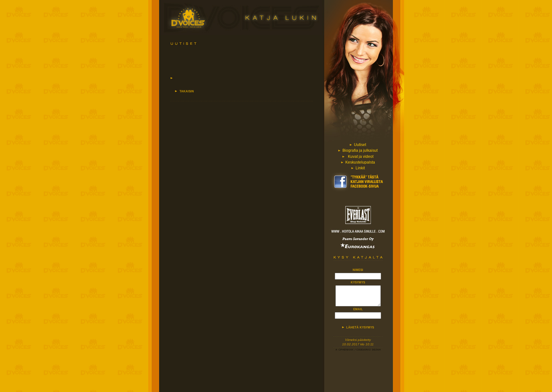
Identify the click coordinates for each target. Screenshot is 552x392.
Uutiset (360, 144)
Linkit (360, 168)
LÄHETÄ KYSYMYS (360, 327)
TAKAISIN (187, 91)
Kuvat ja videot (360, 156)
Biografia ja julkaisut (360, 150)
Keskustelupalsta (360, 162)
